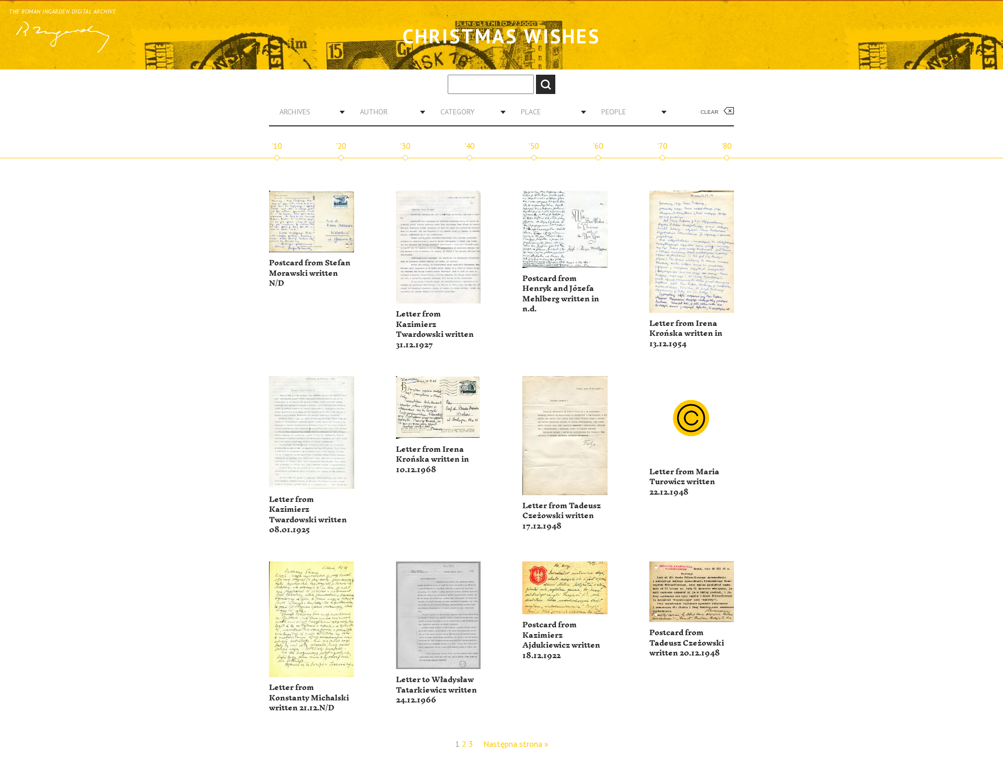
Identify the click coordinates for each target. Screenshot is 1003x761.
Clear (709, 112)
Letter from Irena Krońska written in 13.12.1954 (685, 333)
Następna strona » (516, 744)
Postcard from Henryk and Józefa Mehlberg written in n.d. (560, 294)
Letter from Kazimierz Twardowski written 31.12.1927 (435, 329)
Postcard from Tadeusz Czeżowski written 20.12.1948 (686, 643)
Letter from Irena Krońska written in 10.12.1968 (432, 459)
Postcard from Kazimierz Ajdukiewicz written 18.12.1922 (561, 640)
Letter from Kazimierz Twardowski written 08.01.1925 (308, 515)
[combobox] (308, 111)
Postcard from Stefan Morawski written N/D (310, 273)
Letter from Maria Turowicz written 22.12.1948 (684, 482)
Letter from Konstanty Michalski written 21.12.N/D (309, 697)
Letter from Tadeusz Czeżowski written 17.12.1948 (561, 516)
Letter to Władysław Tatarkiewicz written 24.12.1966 (436, 690)
